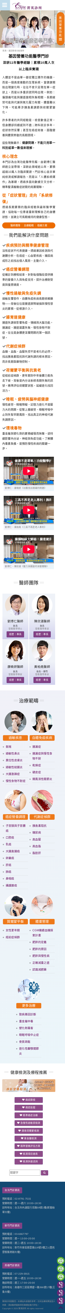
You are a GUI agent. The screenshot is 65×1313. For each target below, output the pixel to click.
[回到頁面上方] (61, 1309)
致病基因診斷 (27, 1014)
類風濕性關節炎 (42, 779)
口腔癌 (10, 837)
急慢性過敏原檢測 (30, 1123)
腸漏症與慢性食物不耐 (42, 756)
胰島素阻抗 (39, 825)
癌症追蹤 (30, 1107)
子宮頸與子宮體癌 (15, 828)
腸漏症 (36, 746)
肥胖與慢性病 (40, 955)
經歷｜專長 (15, 634)
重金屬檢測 (30, 1138)
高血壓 (36, 839)
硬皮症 (36, 772)
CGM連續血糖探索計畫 (42, 933)
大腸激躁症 (13, 774)
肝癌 (8, 865)
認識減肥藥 (39, 969)
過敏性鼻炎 (13, 753)
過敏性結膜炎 (14, 767)
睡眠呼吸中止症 (29, 1034)
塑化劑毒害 (26, 1028)
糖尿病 (36, 832)
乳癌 (8, 844)
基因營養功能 (60, 26)
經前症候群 (13, 937)
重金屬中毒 (26, 1021)
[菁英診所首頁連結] (27, 5)
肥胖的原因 (39, 949)
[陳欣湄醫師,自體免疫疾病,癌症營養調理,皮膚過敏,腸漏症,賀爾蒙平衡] (42, 614)
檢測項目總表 (30, 1154)
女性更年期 (13, 930)
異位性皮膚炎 (14, 760)
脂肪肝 (36, 853)
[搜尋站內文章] (44, 1173)
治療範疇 (29, 225)
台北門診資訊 (12, 1190)
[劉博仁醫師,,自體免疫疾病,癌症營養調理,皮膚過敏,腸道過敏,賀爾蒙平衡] (15, 614)
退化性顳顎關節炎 (29, 1051)
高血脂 (36, 846)
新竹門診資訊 (12, 1225)
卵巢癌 (10, 858)
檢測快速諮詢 (30, 1161)
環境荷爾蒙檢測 (30, 1130)
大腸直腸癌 (13, 851)
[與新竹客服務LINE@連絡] (61, 1269)
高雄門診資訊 (12, 1265)
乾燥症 (36, 765)
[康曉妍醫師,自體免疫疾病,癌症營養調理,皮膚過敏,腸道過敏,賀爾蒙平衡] (15, 660)
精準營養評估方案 (30, 1146)
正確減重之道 (40, 962)
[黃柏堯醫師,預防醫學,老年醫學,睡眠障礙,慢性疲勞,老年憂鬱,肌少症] (42, 660)
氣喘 (8, 746)
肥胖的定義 (39, 942)
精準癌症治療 (30, 1115)
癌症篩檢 (30, 1100)
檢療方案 (42, 225)
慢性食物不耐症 (15, 780)
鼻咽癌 (10, 878)
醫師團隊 (15, 225)
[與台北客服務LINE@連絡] (61, 1261)
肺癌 (8, 871)
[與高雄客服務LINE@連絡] (61, 1277)
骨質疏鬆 (24, 1041)
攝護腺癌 (11, 885)
